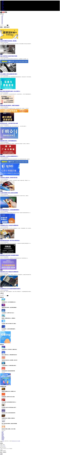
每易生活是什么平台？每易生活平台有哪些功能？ (9, 271)
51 (6, 273)
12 (6, 42)
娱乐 (2, 16)
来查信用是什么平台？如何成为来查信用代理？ (9, 412)
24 (6, 57)
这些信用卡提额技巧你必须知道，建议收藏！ (8, 40)
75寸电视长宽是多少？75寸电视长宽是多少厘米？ (9, 365)
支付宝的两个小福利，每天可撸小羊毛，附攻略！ (9, 323)
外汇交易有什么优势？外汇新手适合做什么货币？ (9, 407)
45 (5, 194)
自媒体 (2, 15)
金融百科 (1, 54)
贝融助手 (3, 431)
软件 (2, 17)
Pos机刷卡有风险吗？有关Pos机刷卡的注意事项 (9, 192)
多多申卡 (3, 6)
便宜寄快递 (3, 10)
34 (6, 75)
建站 (2, 22)
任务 (2, 19)
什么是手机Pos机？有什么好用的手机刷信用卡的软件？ (10, 288)
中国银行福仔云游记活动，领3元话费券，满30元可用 (9, 360)
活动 (2, 18)
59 (6, 290)
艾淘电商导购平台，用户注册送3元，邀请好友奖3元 (9, 349)
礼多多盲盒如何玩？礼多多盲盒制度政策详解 (8, 370)
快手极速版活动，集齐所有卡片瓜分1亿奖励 (8, 396)
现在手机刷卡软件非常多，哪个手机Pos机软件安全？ (10, 240)
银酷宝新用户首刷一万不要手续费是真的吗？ (8, 140)
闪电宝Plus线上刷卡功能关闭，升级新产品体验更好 (9, 105)
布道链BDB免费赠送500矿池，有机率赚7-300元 (9, 391)
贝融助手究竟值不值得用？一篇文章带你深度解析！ (9, 307)
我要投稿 (3, 439)
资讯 (2, 21)
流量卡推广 (3, 9)
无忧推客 (3, 1)
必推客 (2, 435)
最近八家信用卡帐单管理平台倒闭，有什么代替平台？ (10, 91)
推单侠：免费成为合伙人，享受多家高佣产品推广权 (9, 354)
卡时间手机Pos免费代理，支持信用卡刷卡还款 (8, 177)
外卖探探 (3, 7)
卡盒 (2, 5)
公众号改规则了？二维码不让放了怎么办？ (8, 312)
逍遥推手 (3, 4)
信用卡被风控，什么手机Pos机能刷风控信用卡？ (9, 156)
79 (5, 211)
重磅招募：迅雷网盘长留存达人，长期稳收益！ (9, 318)
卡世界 (2, 8)
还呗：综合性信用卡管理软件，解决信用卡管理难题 (9, 423)
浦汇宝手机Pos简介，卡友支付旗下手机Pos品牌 (9, 123)
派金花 (2, 2)
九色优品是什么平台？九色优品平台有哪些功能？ (9, 225)
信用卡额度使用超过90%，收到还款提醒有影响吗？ (9, 209)
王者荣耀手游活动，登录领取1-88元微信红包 (8, 418)
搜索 (7, 295)
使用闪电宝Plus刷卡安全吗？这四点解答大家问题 (9, 255)
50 (6, 142)
